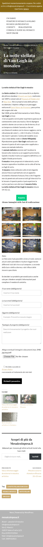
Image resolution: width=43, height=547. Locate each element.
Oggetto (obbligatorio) (10, 313)
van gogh (6, 496)
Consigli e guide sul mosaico (20, 30)
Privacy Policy (7, 369)
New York (7, 102)
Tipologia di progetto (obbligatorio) (15, 325)
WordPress (29, 512)
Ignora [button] (26, 9)
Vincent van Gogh (25, 96)
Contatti (10, 27)
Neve (12, 512)
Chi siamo (11, 18)
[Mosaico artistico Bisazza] (28, 399)
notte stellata (25, 491)
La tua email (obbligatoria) (12, 301)
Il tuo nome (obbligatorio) (11, 289)
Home (6, 45)
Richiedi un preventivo (17, 24)
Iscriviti (35, 456)
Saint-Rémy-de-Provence (21, 107)
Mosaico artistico (16, 45)
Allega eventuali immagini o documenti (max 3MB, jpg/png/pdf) (21, 351)
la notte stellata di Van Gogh (17, 486)
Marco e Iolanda (11, 73)
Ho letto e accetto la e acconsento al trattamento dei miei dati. (17, 369)
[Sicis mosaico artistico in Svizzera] (10, 417)
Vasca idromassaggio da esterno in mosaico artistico (10, 407)
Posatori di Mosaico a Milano (20, 21)
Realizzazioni (25, 27)
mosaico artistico (9, 491)
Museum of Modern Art (31, 99)
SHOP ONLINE (12, 33)
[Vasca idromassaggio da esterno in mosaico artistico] (10, 399)
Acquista (21, 198)
